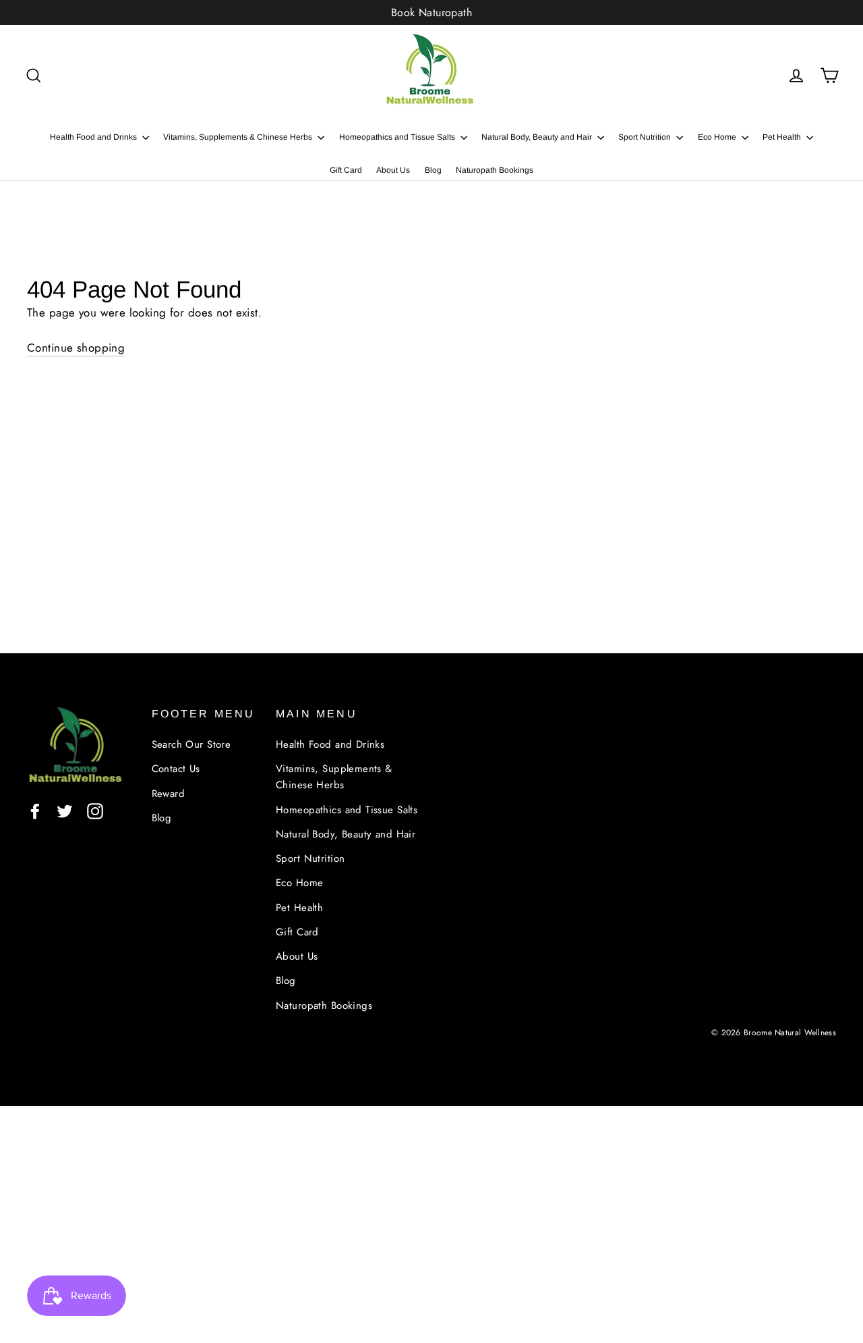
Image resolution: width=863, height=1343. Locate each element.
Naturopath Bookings (494, 170)
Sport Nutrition (645, 137)
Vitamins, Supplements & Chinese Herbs (238, 137)
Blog (433, 170)
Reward (168, 793)
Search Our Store (191, 744)
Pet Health (783, 137)
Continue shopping (76, 347)
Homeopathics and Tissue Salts (398, 137)
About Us (393, 170)
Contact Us (176, 768)
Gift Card (346, 170)
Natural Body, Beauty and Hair (537, 137)
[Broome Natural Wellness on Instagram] (95, 810)
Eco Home (718, 137)
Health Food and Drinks (94, 137)
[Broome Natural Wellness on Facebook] (35, 810)
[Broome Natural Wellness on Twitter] (65, 810)
